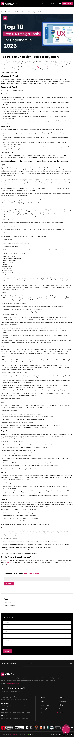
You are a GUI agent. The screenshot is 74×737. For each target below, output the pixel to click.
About (43, 697)
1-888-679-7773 (4, 691)
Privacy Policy (45, 709)
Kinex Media (10, 562)
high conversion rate (42, 67)
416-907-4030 (18, 688)
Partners (61, 697)
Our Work (25, 3)
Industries (62, 713)
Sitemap (44, 713)
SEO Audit (8, 602)
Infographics (62, 701)
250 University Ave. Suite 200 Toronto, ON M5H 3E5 (13, 706)
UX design (9, 531)
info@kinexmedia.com (14, 691)
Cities (60, 709)
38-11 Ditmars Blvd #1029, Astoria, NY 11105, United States (14, 718)
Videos (61, 705)
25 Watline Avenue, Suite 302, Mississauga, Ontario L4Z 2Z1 (15, 699)
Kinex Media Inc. (13, 734)
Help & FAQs (45, 705)
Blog (42, 701)
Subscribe (9, 583)
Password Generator (10, 605)
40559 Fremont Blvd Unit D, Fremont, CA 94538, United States (15, 712)
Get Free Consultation (67, 3)
